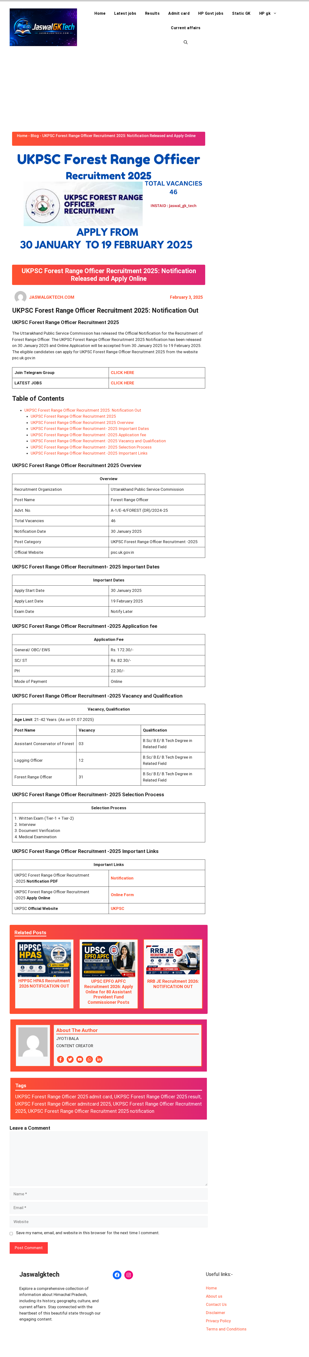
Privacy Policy (218, 1320)
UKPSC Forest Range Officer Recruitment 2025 (73, 416)
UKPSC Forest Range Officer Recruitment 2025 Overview (82, 422)
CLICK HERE (122, 372)
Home (99, 13)
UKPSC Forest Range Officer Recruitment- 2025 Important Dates (90, 428)
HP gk (265, 13)
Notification (122, 878)
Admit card (179, 13)
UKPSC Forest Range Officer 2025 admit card (63, 1097)
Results (152, 13)
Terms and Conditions (226, 1329)
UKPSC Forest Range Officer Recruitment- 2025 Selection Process (91, 447)
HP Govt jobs (210, 13)
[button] (185, 42)
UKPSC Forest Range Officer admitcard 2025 (63, 1104)
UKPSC (117, 908)
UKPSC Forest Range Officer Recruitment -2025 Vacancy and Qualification (98, 440)
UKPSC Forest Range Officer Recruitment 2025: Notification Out (82, 410)
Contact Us (216, 1304)
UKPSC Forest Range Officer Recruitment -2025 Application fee (88, 434)
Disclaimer (215, 1312)
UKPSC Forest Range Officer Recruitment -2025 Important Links (89, 453)
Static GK (241, 13)
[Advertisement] (154, 91)
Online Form (122, 894)
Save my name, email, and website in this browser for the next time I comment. (88, 1232)
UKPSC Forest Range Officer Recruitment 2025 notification (91, 1111)
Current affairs (186, 28)
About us (214, 1296)
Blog (35, 135)
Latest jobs (125, 13)
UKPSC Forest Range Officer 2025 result (157, 1097)
